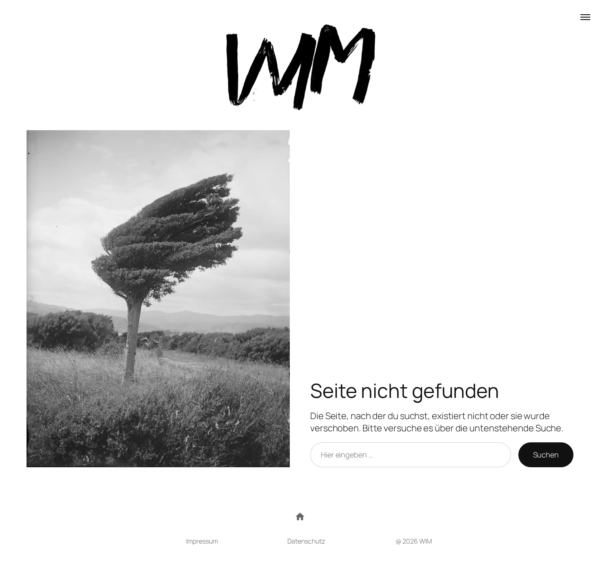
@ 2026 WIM (413, 541)
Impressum (202, 541)
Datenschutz (306, 541)
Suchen (546, 454)
